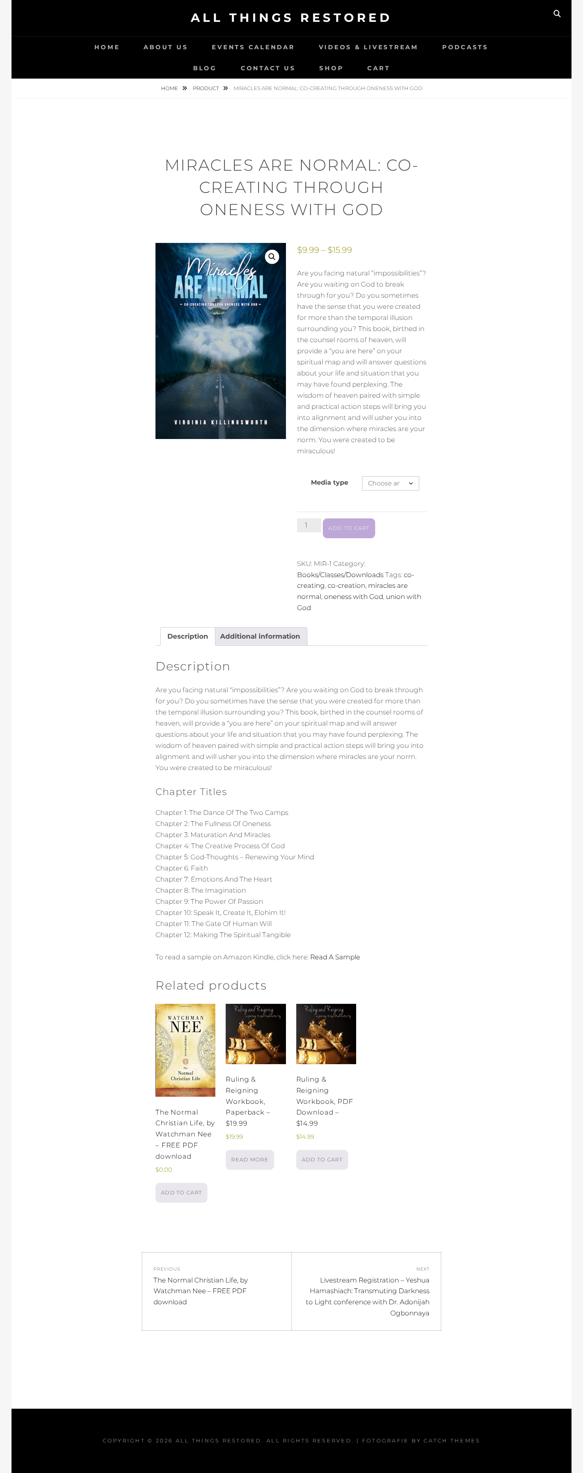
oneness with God (353, 597)
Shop (331, 68)
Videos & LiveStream (368, 47)
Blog (205, 68)
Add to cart (348, 528)
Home (107, 47)
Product (206, 88)
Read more (249, 1159)
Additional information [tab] (260, 636)
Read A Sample (335, 957)
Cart (378, 68)
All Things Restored (292, 17)
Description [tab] (187, 636)
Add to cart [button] (181, 1192)
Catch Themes (452, 1440)
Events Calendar (253, 47)
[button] (272, 257)
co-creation (346, 585)
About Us (166, 47)
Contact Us (268, 68)
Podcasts (465, 47)
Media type (329, 482)
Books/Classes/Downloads (340, 575)
